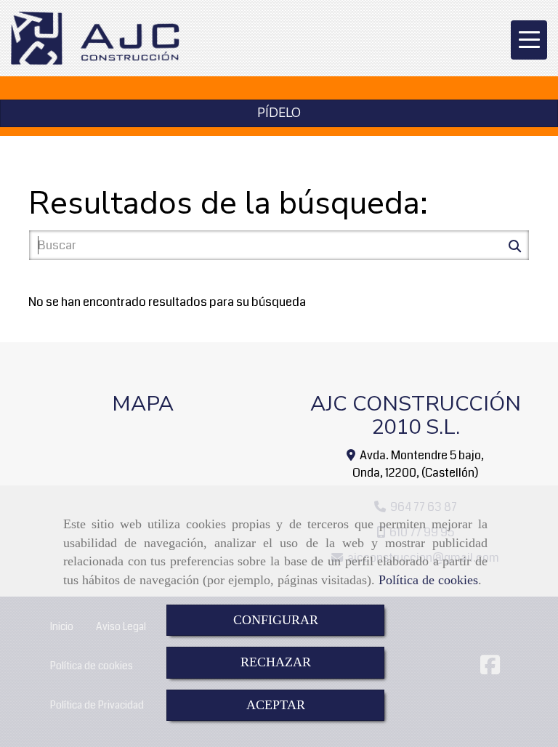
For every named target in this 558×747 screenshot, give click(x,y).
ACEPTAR (275, 705)
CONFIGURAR (275, 620)
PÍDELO (279, 113)
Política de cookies (428, 580)
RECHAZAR (275, 662)
